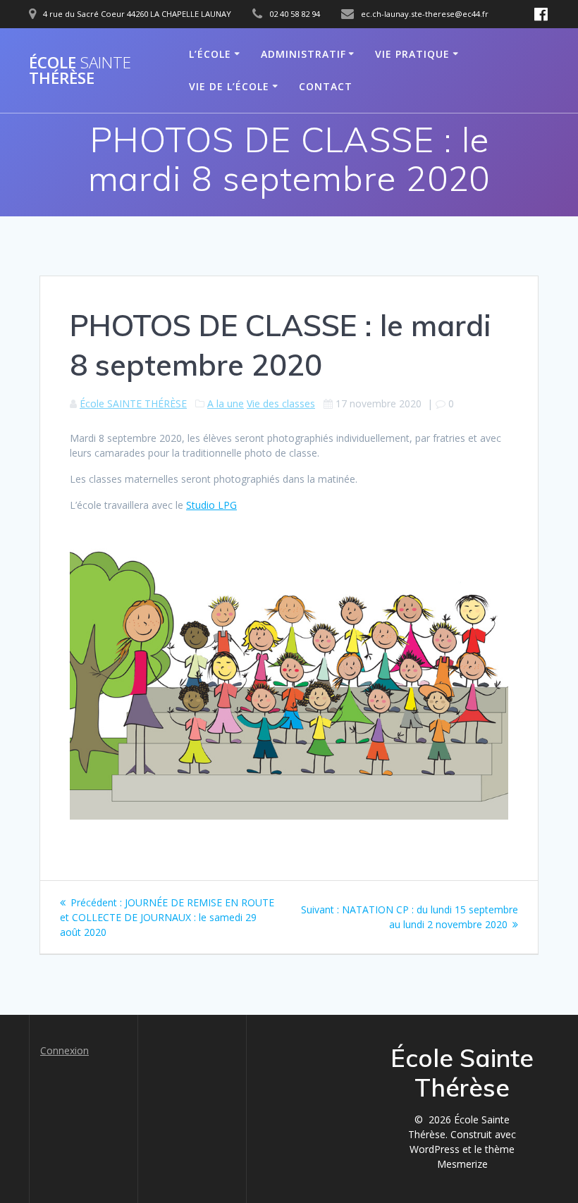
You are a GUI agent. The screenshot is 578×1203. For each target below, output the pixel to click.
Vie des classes (281, 403)
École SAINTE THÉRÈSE (133, 403)
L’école (210, 54)
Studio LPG (211, 505)
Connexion (64, 1050)
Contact (325, 86)
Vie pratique (412, 54)
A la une (225, 403)
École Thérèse (80, 71)
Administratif (303, 54)
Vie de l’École (229, 86)
